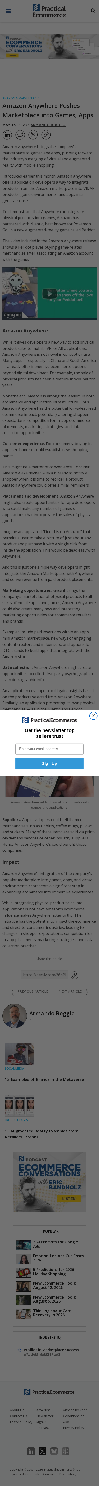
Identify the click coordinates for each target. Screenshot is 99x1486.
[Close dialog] (93, 715)
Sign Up (49, 763)
